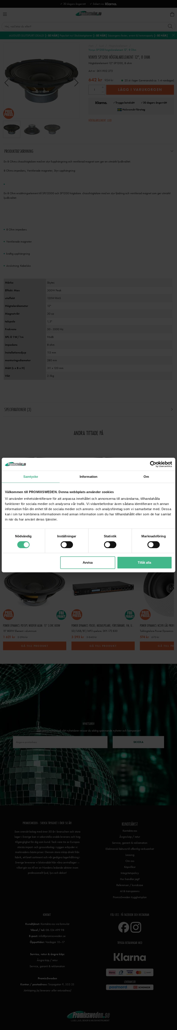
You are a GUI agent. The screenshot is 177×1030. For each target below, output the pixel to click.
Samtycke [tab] (30, 476)
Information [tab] (88, 476)
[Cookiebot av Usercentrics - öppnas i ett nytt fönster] (153, 464)
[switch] (67, 544)
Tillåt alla (144, 562)
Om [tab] (146, 476)
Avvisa (88, 562)
